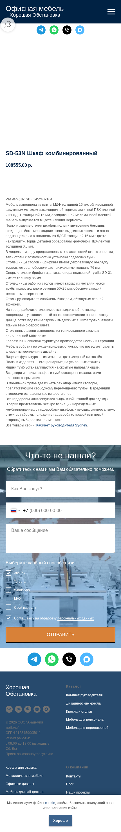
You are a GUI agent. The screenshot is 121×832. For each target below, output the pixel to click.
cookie (50, 803)
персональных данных (75, 618)
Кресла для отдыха (21, 768)
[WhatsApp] (54, 29)
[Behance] (18, 709)
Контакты (73, 776)
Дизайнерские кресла (83, 703)
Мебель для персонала (85, 720)
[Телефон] (66, 29)
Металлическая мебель (24, 776)
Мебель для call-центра (25, 792)
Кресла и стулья (79, 712)
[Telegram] (41, 29)
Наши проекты (78, 792)
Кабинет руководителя (84, 695)
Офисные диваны (20, 784)
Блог (69, 784)
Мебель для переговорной (87, 728)
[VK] (9, 709)
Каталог (73, 686)
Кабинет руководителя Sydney (61, 425)
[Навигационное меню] (111, 12)
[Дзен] (37, 709)
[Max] (79, 29)
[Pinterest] (27, 709)
